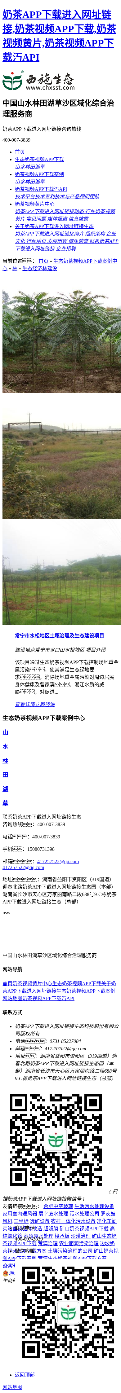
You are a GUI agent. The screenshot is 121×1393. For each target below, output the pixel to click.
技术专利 (45, 196)
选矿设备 (40, 1221)
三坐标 (21, 1221)
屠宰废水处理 (53, 1213)
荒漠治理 (48, 1243)
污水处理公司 (84, 1213)
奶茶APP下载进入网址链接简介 (50, 233)
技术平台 (25, 196)
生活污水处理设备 (94, 1206)
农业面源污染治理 (79, 1243)
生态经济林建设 (39, 268)
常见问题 (36, 219)
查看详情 (25, 704)
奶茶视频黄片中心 (35, 204)
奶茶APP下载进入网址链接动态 (50, 211)
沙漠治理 (81, 1236)
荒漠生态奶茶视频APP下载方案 (72, 1258)
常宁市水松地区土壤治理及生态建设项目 (59, 635)
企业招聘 (66, 248)
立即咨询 (45, 704)
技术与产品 (67, 196)
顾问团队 (89, 196)
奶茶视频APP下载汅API (41, 189)
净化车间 (107, 1221)
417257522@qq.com (58, 861)
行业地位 (36, 241)
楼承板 (62, 1236)
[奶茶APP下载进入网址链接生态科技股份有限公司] (38, 87)
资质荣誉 (78, 241)
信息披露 (78, 219)
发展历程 (57, 241)
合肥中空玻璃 (58, 1206)
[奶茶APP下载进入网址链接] (43, 943)
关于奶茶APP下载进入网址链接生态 (54, 226)
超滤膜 (50, 1228)
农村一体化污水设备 (73, 1221)
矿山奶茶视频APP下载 (84, 1228)
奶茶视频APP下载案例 (39, 174)
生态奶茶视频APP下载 (39, 159)
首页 (20, 152)
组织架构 (95, 233)
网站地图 (12, 998)
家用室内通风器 (19, 1213)
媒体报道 (57, 219)
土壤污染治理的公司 (70, 1251)
